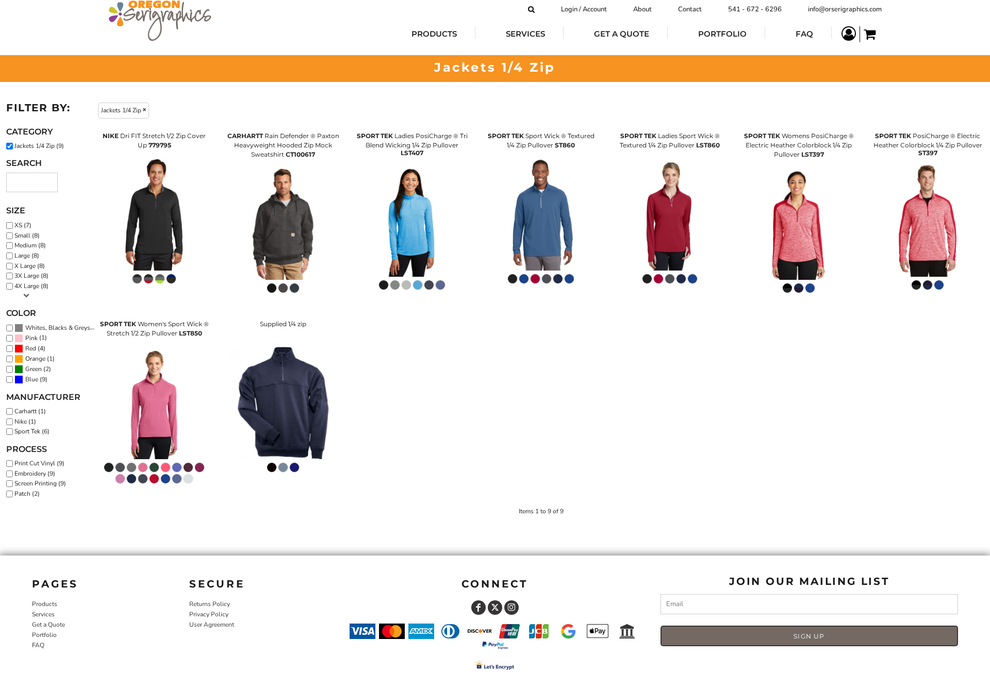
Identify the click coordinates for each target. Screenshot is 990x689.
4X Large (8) (31, 286)
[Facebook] (478, 607)
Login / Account (584, 9)
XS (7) (22, 225)
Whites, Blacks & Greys (57, 328)
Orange (35, 359)
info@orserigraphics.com (845, 9)
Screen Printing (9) (40, 483)
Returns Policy (209, 604)
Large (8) (26, 255)
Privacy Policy (208, 614)
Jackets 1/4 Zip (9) (39, 146)
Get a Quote (48, 624)
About (642, 9)
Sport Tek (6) (32, 431)
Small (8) (27, 235)
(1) (36, 337)
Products (44, 604)
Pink (31, 338)
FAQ (38, 645)
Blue (31, 379)
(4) (35, 348)
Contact (690, 9)
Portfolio (44, 635)
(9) (62, 327)
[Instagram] (511, 607)
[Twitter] (495, 607)
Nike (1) (25, 421)
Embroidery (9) (34, 473)
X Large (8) (29, 266)
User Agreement (211, 624)
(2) (38, 369)
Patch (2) (27, 494)
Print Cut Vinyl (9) (39, 463)
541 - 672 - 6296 (755, 9)
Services (43, 614)
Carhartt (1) (30, 411)
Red (30, 348)
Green (33, 369)
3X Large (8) (31, 276)
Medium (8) (30, 245)
